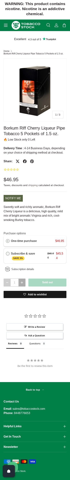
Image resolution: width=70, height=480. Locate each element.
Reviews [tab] (12, 343)
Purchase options (15, 233)
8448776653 (22, 413)
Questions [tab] (35, 343)
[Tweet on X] (17, 161)
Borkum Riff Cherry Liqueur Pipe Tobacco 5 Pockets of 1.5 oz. (33, 54)
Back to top (33, 389)
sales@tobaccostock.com (29, 408)
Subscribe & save (23, 255)
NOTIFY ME (13, 198)
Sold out (47, 282)
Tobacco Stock (18, 471)
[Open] (9, 471)
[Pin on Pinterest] (32, 161)
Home (7, 51)
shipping (33, 185)
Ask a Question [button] (36, 335)
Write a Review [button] (36, 326)
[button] (64, 25)
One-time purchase (24, 240)
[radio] (8, 241)
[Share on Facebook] (24, 161)
